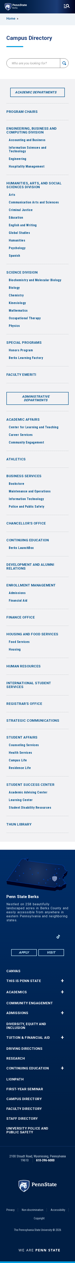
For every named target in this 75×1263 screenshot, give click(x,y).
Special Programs (24, 343)
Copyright (39, 1218)
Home (10, 18)
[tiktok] (58, 937)
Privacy (10, 1209)
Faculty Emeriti (21, 375)
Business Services (24, 476)
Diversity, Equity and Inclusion (26, 1026)
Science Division (22, 272)
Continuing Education (27, 540)
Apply (24, 952)
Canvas (13, 971)
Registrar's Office (24, 704)
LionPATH (15, 1079)
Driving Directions (24, 1049)
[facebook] (16, 936)
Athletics (16, 459)
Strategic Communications (32, 720)
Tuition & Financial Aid (28, 1038)
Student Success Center (30, 785)
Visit (51, 952)
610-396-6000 (45, 1160)
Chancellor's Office (26, 523)
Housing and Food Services (32, 634)
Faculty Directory (24, 1109)
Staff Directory (22, 1119)
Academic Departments (35, 92)
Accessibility (58, 1209)
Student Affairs (22, 737)
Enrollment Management (31, 585)
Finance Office (20, 617)
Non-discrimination (32, 1209)
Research (15, 1058)
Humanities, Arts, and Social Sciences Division (34, 185)
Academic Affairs (23, 419)
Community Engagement (29, 1003)
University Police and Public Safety (27, 1130)
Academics (16, 992)
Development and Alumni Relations (30, 566)
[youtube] (37, 936)
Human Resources (23, 666)
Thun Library (18, 824)
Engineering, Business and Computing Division (31, 130)
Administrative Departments (35, 398)
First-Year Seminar (24, 1089)
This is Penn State (23, 981)
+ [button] (62, 981)
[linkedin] (27, 936)
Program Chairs (22, 112)
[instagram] (48, 936)
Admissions (17, 1013)
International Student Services (28, 685)
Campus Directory (24, 1099)
